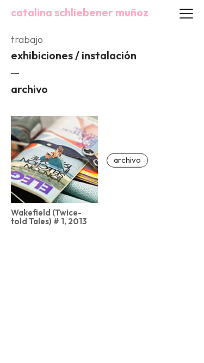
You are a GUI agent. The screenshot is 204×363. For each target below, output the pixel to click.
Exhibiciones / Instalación (74, 55)
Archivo (29, 89)
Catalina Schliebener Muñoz (80, 12)
